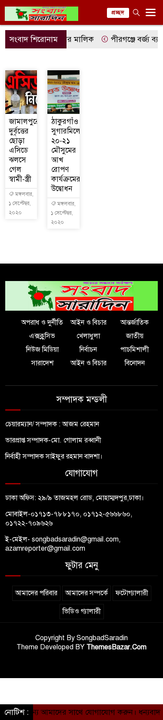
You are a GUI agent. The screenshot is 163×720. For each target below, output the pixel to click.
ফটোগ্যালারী (132, 593)
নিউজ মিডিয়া (42, 349)
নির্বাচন (88, 349)
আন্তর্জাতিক (134, 322)
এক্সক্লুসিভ (42, 336)
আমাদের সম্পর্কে (86, 593)
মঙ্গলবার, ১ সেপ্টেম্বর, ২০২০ (21, 203)
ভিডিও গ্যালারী (82, 611)
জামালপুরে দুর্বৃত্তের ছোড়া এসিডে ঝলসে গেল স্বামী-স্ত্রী (24, 150)
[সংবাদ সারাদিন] (81, 295)
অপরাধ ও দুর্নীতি (42, 322)
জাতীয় (134, 336)
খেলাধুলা (88, 336)
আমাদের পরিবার (36, 593)
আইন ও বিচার (88, 322)
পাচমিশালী (134, 349)
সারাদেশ (42, 363)
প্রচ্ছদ (118, 12)
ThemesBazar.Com (116, 647)
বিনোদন (135, 363)
